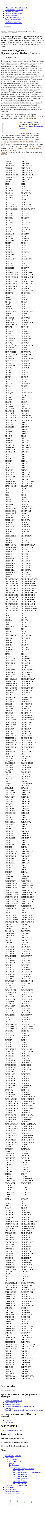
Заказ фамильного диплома (14, 1493)
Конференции (14, 1465)
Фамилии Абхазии (20, 1482)
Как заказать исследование (14, 17)
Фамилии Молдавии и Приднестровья (27, 1472)
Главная (8, 1454)
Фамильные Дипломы (13, 1456)
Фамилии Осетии (19, 1470)
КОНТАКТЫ (10, 1487)
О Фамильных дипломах (14, 10)
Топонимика (13, 1459)
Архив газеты (10, 1422)
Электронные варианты (13, 23)
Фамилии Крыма (19, 1480)
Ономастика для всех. (13, 1402)
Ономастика (9, 1457)
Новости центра (11, 1489)
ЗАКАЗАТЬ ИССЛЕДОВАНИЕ (16, 8)
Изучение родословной (13, 1430)
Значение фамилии (12, 15)
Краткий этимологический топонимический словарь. (24, 1410)
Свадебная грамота (12, 21)
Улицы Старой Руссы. (13, 1404)
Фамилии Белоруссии (21, 1478)
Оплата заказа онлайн (13, 19)
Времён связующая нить (13, 1401)
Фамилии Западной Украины (23, 1469)
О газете (8, 1420)
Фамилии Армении (20, 1474)
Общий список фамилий (18, 1485)
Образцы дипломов (12, 11)
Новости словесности (13, 1491)
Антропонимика (15, 1461)
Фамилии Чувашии (20, 1476)
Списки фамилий (15, 1467)
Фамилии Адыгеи (19, 1483)
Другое (11, 1463)
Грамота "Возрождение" (13, 13)
